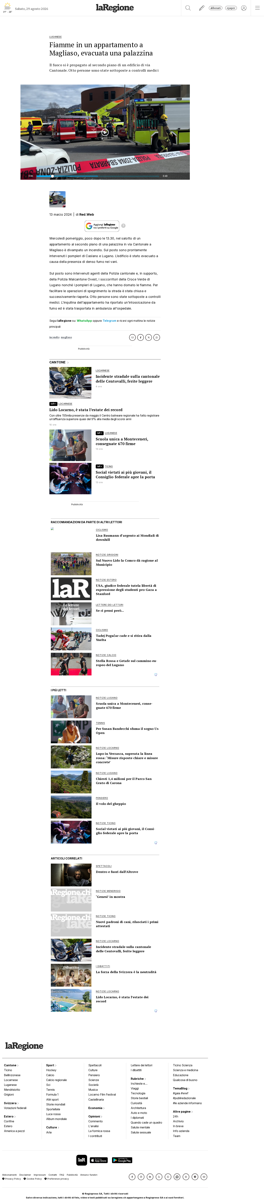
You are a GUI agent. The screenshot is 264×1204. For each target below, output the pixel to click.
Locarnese (11, 1080)
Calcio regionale (56, 1080)
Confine (9, 1121)
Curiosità (136, 1103)
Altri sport (52, 1099)
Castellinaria (96, 1099)
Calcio (50, 1075)
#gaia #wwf (180, 1093)
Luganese (10, 1085)
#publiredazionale (184, 1098)
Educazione (180, 1075)
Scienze (93, 1080)
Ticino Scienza (182, 1065)
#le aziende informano (187, 1103)
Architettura (138, 1108)
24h (175, 1116)
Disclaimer (25, 1174)
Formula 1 (52, 1094)
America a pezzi (14, 1131)
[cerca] (188, 8)
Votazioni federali (15, 1108)
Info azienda (181, 1131)
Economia (95, 1108)
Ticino (8, 1070)
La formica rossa (99, 1131)
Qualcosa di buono (185, 1080)
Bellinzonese (12, 1075)
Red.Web (86, 214)
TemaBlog (180, 1088)
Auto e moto (139, 1113)
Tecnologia (138, 1093)
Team (176, 1136)
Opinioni (94, 1116)
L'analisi (93, 1126)
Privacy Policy (12, 1178)
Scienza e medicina (185, 1070)
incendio (54, 337)
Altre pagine (182, 1111)
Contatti (52, 1174)
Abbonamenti (9, 1174)
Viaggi (135, 1088)
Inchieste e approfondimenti (141, 1084)
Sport (50, 1065)
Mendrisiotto (12, 1089)
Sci (48, 1085)
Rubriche (137, 1078)
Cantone (10, 1065)
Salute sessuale (141, 1132)
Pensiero (94, 1075)
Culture (52, 1127)
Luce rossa (53, 1114)
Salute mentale (140, 1127)
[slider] (98, 176)
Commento (95, 1121)
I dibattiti (136, 1070)
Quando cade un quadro (146, 1122)
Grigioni (9, 1094)
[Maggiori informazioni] (123, 226)
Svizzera (10, 1103)
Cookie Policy (34, 1178)
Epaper (231, 8)
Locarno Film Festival (102, 1094)
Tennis (50, 1089)
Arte (49, 1132)
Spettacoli (94, 1065)
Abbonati (215, 8)
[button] (132, 1176)
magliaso (66, 337)
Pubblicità (72, 1174)
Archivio (178, 1121)
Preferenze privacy (58, 1178)
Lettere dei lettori (141, 1065)
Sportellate (53, 1109)
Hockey (51, 1070)
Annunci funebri (88, 1174)
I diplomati (137, 1117)
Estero (9, 1116)
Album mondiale (56, 1119)
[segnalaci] (202, 8)
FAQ (62, 1174)
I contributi (95, 1136)
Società (93, 1085)
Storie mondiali (55, 1104)
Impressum (40, 1174)
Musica (93, 1089)
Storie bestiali (139, 1098)
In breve (178, 1126)
